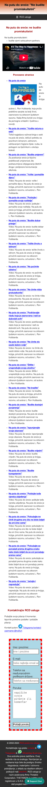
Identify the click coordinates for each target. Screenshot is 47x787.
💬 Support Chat (34, 781)
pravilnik (23, 772)
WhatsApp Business (31, 753)
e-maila (31, 748)
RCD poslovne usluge (30, 743)
